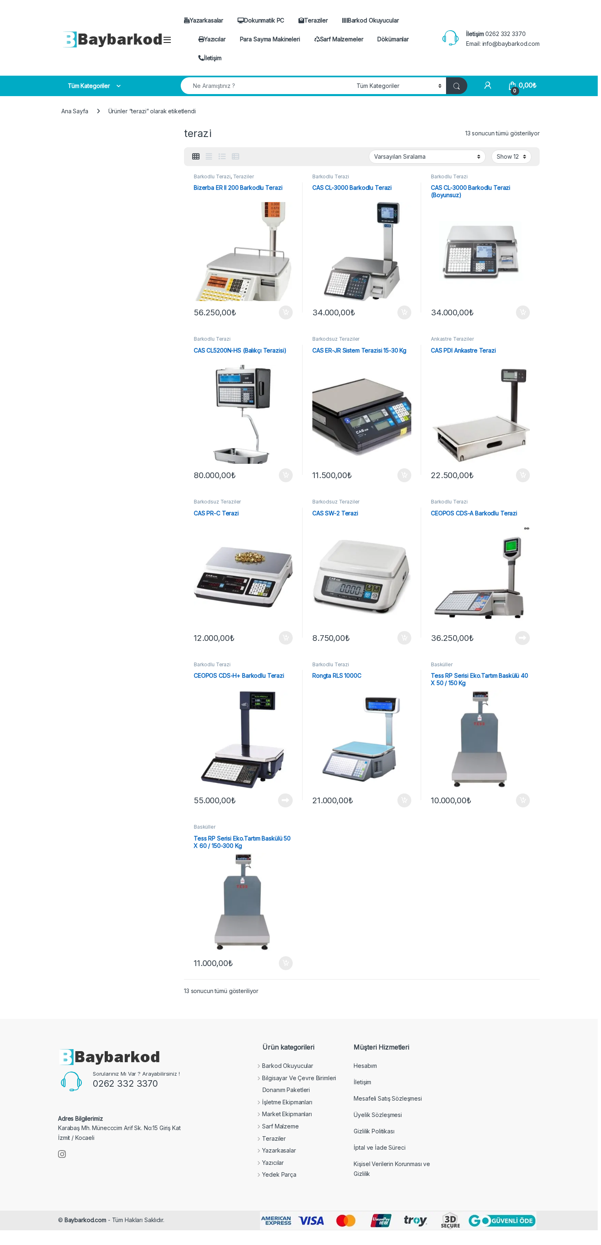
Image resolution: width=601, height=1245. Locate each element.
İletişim (213, 57)
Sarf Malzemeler (341, 39)
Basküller (442, 664)
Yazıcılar (215, 39)
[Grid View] (196, 156)
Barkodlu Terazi (212, 176)
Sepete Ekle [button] (283, 312)
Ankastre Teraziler (452, 339)
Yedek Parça (279, 1174)
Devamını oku (518, 638)
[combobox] (266, 85)
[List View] (222, 156)
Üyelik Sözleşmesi (378, 1114)
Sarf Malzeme (280, 1126)
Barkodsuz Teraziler (335, 339)
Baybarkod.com (85, 1219)
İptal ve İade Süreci (379, 1147)
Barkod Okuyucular (373, 20)
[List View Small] (235, 156)
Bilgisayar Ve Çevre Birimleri (299, 1077)
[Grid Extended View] (209, 156)
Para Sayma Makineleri (270, 39)
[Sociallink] (62, 1154)
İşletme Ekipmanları (287, 1102)
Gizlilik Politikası (374, 1131)
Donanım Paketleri (286, 1089)
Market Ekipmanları (287, 1113)
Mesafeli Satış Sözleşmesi (388, 1098)
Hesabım (365, 1065)
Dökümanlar (393, 39)
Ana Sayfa (74, 111)
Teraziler (316, 20)
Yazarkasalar (206, 20)
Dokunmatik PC (264, 20)
